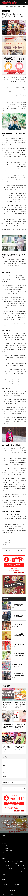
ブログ (4, 769)
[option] (14, 824)
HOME (3, 839)
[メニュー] (25, 2)
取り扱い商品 (5, 848)
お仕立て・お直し (19, 871)
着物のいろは (6, 11)
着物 (3, 882)
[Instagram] (10, 890)
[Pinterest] (12, 890)
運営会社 (4, 852)
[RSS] (17, 890)
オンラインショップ (19, 865)
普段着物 (6, 544)
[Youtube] (15, 890)
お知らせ (5, 765)
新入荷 (4, 772)
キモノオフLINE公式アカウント (20, 862)
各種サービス (5, 845)
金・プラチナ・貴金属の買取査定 (7, 868)
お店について (5, 843)
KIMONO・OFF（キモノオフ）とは (7, 862)
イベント (5, 761)
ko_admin (10, 540)
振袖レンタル (5, 871)
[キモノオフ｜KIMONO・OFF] (9, 2)
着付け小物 (4, 884)
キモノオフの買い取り (7, 865)
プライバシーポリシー (7, 850)
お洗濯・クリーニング (7, 874)
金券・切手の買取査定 (20, 868)
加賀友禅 (17, 884)
